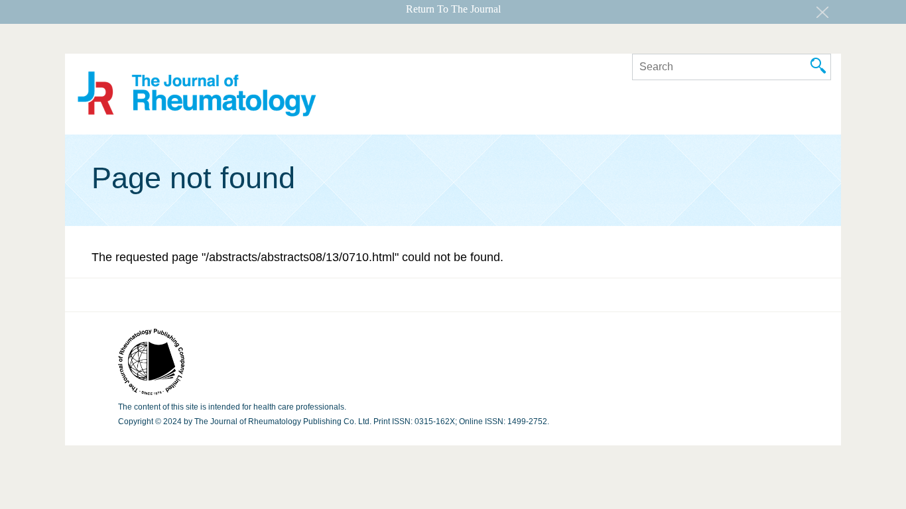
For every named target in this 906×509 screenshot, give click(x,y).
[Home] (197, 95)
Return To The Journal (453, 9)
